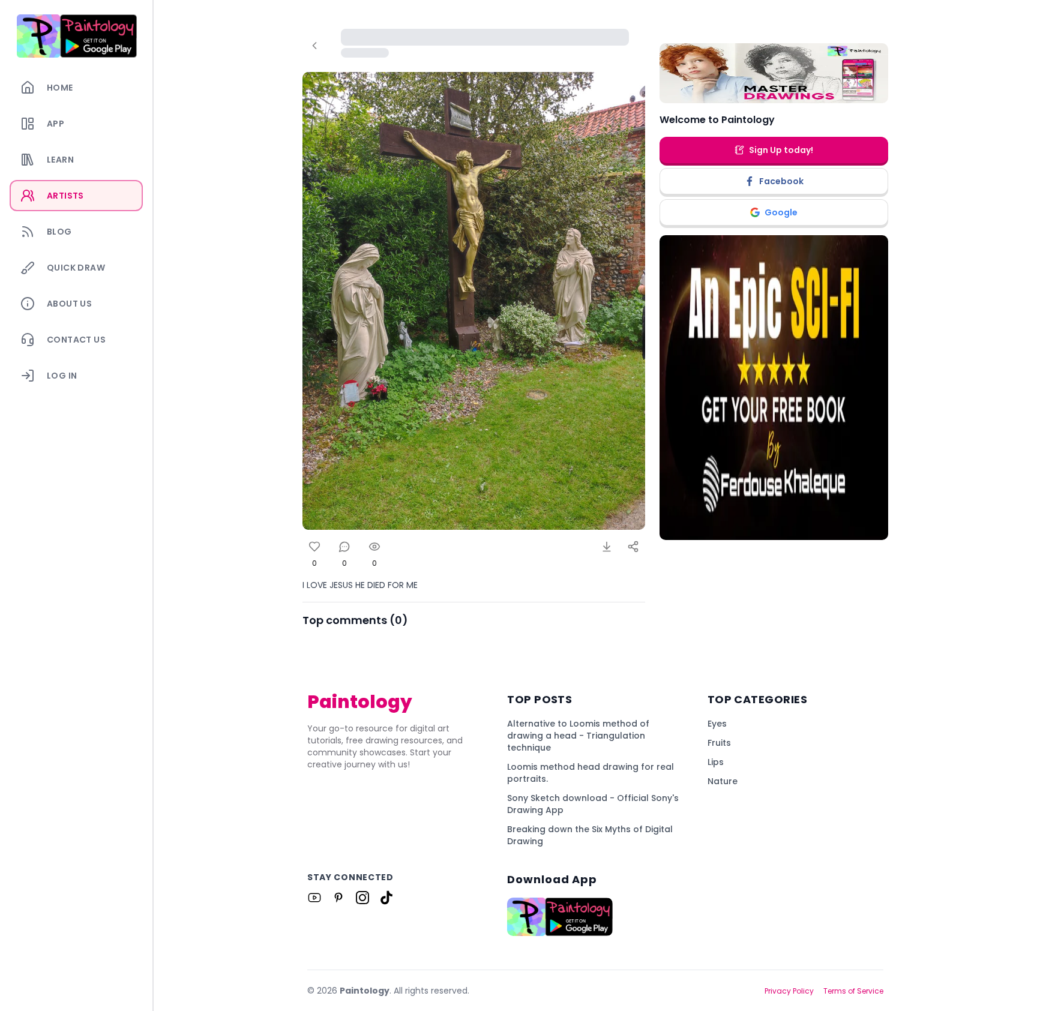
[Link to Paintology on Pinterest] (338, 897)
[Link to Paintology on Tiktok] (386, 897)
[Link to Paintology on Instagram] (362, 897)
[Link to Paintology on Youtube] (314, 897)
